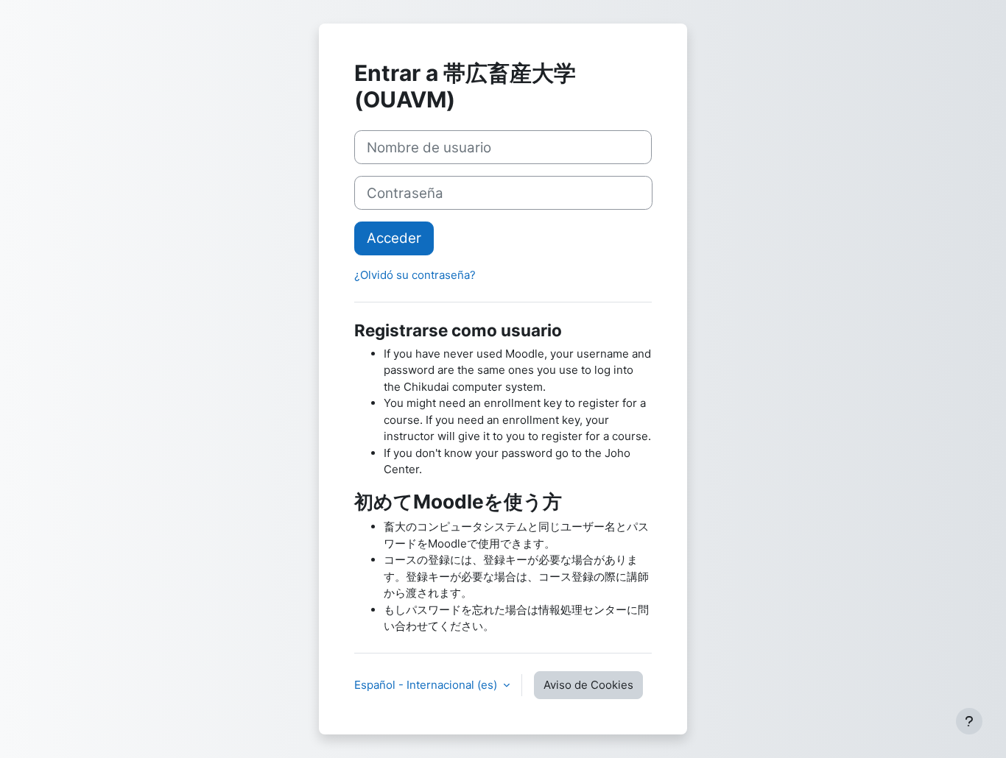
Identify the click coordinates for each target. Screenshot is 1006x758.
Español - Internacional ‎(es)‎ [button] (427, 685)
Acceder (394, 238)
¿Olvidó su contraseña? (415, 275)
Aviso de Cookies (588, 685)
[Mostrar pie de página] (969, 721)
